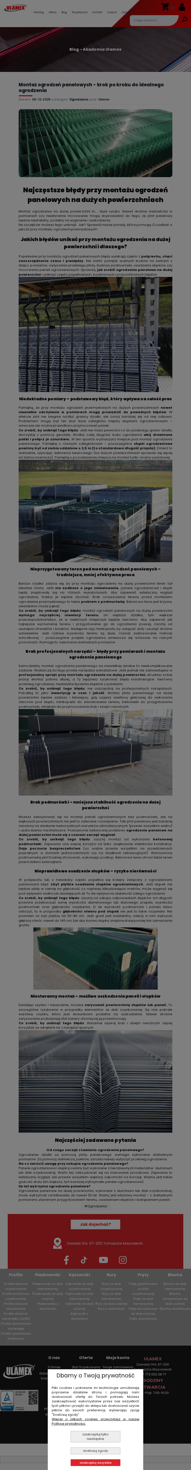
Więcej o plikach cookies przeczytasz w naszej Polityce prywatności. (95, 1421)
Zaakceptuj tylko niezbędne (95, 1436)
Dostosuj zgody (95, 1450)
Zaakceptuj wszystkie (95, 1463)
